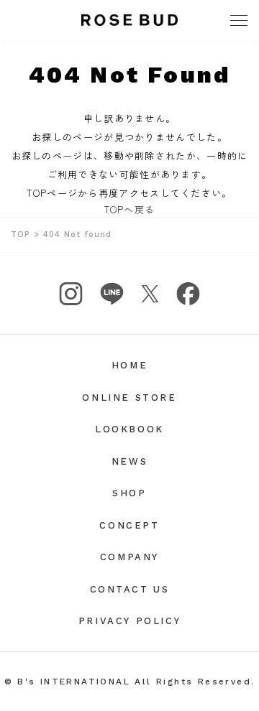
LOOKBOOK (129, 429)
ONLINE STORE (129, 397)
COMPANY (129, 557)
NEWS (129, 461)
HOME (129, 365)
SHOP (129, 493)
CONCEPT (129, 525)
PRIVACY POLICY (129, 620)
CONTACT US (130, 589)
